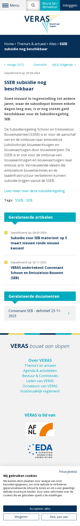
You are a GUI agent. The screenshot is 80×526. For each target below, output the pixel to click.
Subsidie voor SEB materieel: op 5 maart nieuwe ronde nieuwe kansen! (39, 243)
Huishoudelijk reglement (40, 391)
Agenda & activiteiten (40, 370)
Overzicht (40, 65)
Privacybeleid (68, 472)
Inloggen (70, 5)
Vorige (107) (15, 65)
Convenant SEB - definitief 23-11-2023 (35, 313)
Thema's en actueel (40, 365)
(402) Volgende (63, 65)
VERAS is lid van (40, 415)
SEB (29, 200)
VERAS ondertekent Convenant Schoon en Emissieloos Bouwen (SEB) (37, 272)
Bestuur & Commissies (40, 375)
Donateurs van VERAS (40, 386)
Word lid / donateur (50, 5)
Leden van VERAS (40, 381)
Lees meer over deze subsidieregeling (34, 191)
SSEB (19, 200)
